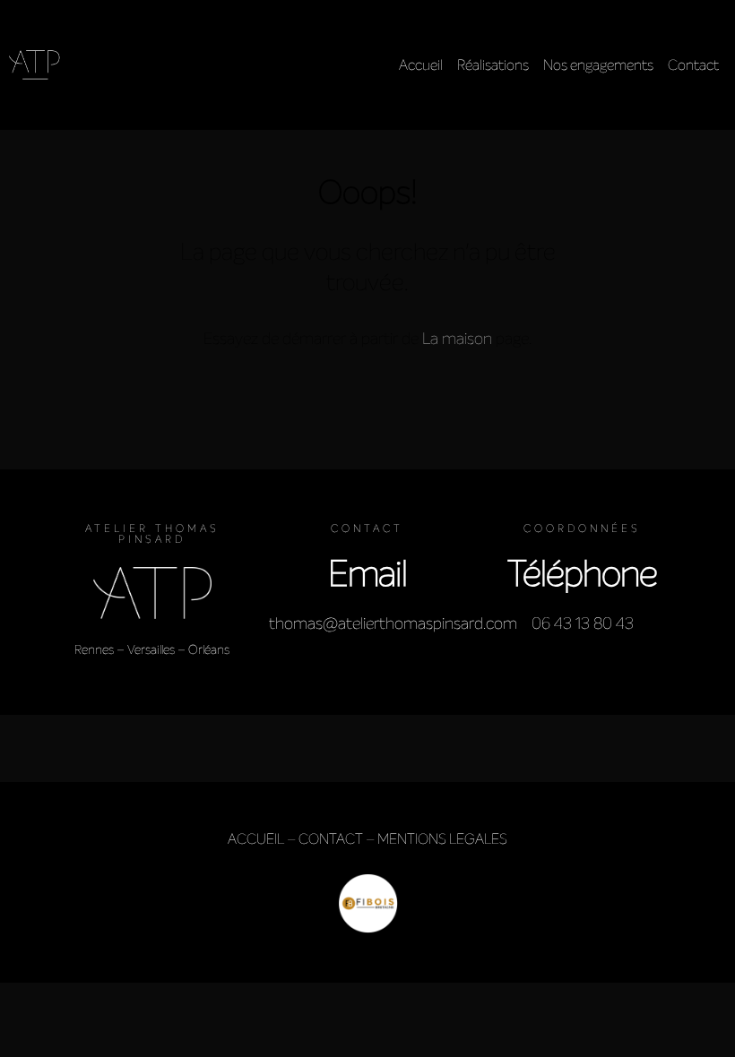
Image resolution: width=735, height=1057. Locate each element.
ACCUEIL (256, 838)
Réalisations (493, 65)
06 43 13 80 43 (583, 623)
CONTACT (330, 838)
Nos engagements (598, 65)
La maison (457, 338)
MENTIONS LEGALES (442, 838)
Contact (693, 65)
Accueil (421, 65)
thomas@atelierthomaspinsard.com (393, 623)
